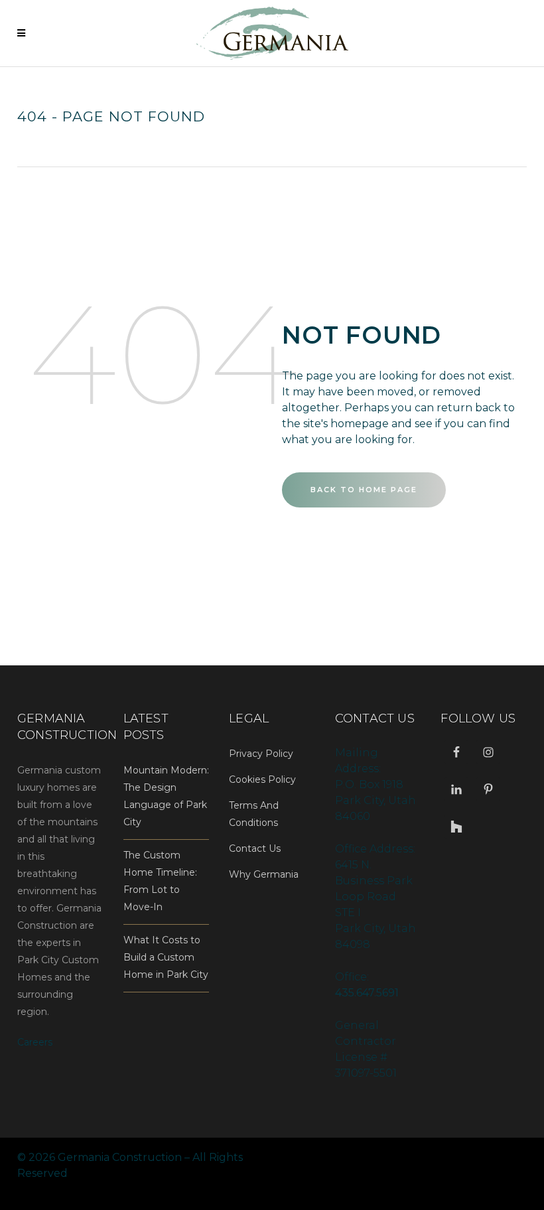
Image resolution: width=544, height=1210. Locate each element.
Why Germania (264, 874)
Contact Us (255, 848)
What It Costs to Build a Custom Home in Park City (165, 957)
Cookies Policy (262, 779)
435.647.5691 (367, 992)
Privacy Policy (261, 754)
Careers (34, 1042)
